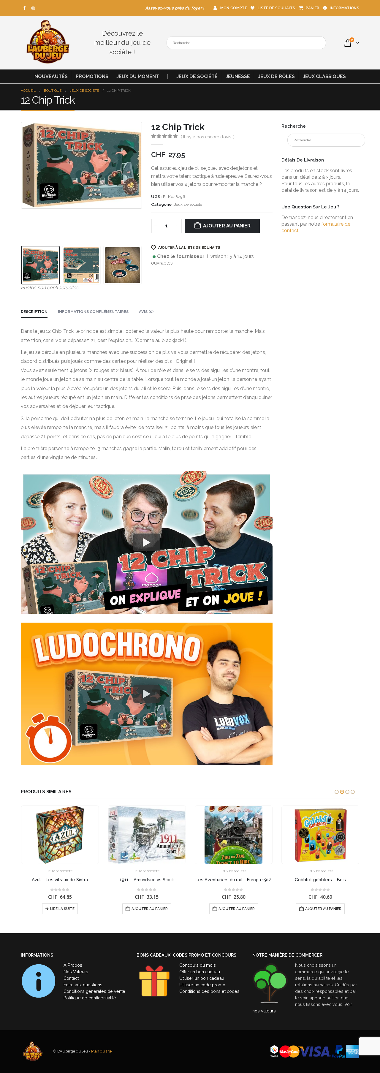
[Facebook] (24, 8)
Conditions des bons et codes (209, 991)
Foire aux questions (83, 984)
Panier (312, 8)
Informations (344, 8)
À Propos (73, 965)
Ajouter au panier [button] (150, 909)
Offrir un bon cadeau (199, 971)
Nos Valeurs (76, 971)
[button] (22, 182)
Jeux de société (197, 76)
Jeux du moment (137, 76)
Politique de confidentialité (90, 997)
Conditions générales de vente (94, 991)
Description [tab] (34, 311)
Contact (71, 978)
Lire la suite (62, 909)
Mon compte (233, 8)
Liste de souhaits (276, 8)
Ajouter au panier (227, 226)
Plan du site (101, 1051)
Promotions (92, 76)
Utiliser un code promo (202, 984)
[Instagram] (33, 8)
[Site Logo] (47, 42)
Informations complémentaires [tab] (93, 311)
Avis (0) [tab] (146, 311)
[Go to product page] (60, 835)
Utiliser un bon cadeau (201, 978)
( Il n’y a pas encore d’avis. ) (208, 136)
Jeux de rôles (276, 76)
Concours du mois (197, 965)
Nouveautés (51, 76)
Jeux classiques (324, 76)
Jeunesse (238, 76)
